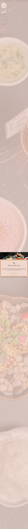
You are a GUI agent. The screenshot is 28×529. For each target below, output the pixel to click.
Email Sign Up (14, 272)
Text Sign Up (19, 272)
